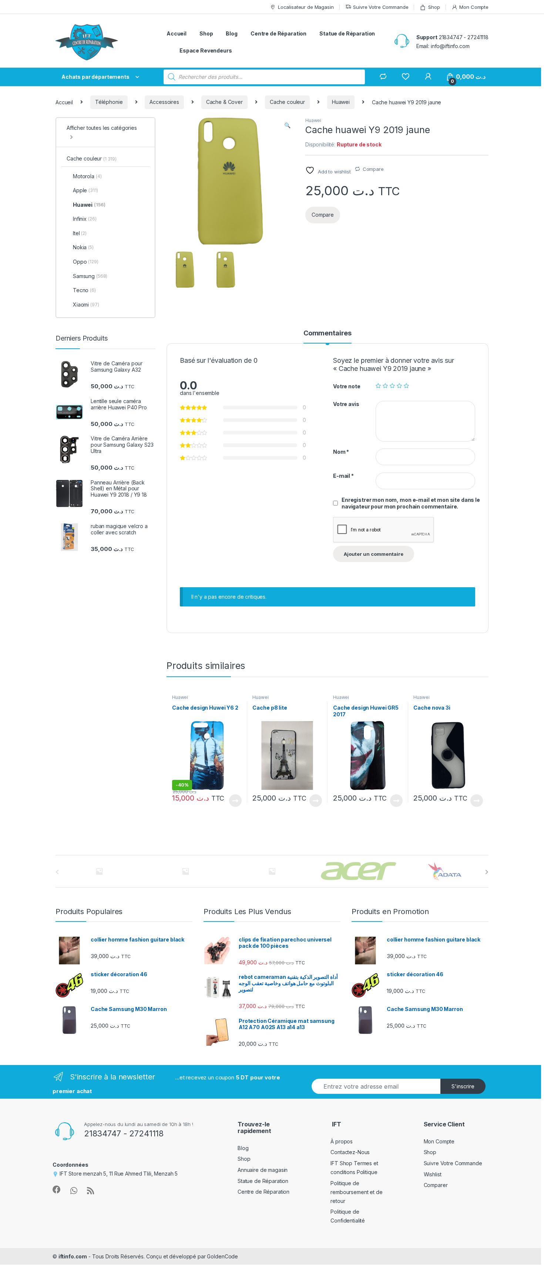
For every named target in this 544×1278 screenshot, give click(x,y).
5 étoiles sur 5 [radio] (406, 385)
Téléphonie (109, 102)
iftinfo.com (72, 1256)
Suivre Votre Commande (380, 7)
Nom (341, 452)
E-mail (343, 476)
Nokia (83, 247)
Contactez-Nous (350, 1152)
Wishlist (432, 1174)
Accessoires (164, 102)
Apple (85, 190)
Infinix (84, 219)
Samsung (90, 276)
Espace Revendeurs (205, 50)
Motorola (87, 176)
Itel (80, 233)
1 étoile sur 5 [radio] (378, 385)
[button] (287, 125)
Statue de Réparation (347, 33)
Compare (373, 169)
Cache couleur (287, 102)
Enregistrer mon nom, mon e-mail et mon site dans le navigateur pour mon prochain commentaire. (411, 503)
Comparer (436, 1185)
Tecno (84, 290)
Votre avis (346, 404)
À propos (341, 1141)
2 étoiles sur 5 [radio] (385, 385)
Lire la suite (235, 800)
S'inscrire (462, 1086)
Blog (231, 33)
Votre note (346, 386)
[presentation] (486, 872)
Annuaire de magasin (263, 1170)
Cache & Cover (224, 102)
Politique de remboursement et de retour (356, 1192)
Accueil (177, 33)
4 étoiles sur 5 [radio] (399, 385)
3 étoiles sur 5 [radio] (392, 385)
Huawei (341, 102)
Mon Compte (473, 7)
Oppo (85, 261)
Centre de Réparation (278, 33)
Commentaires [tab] (327, 333)
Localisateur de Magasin (306, 7)
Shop (434, 7)
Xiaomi (86, 304)
